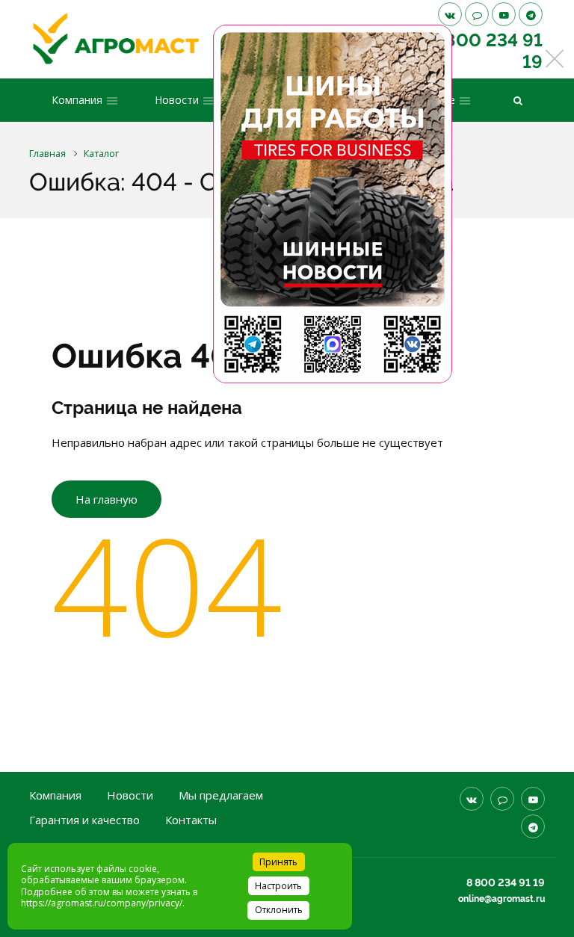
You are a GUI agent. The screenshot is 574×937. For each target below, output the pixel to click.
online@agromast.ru (501, 899)
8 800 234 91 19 (505, 882)
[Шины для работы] (332, 204)
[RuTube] (504, 14)
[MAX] (477, 14)
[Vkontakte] (450, 14)
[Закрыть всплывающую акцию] (555, 58)
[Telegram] (531, 14)
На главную (106, 499)
